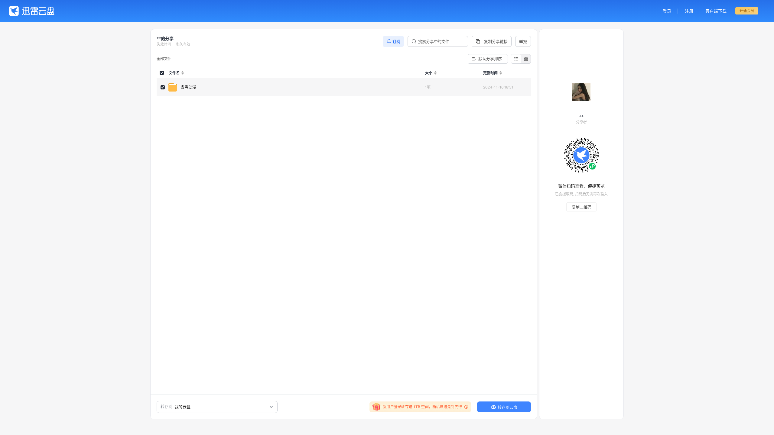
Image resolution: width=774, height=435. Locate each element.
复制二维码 (581, 207)
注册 (689, 11)
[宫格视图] (526, 58)
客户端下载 (716, 11)
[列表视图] (516, 58)
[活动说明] (465, 406)
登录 (667, 11)
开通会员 (747, 10)
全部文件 (164, 58)
